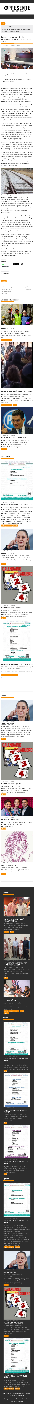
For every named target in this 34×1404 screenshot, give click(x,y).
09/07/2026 (8, 1108)
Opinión (10, 340)
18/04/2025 (5, 326)
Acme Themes (18, 1401)
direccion (13, 326)
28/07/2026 (5, 662)
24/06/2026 (8, 1159)
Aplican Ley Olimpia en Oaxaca (26, 288)
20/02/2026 (8, 961)
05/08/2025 (8, 998)
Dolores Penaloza (15, 45)
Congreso (3, 281)
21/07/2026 (8, 1056)
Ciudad (3, 525)
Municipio (9, 525)
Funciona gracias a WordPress (11, 1399)
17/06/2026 (8, 917)
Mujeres (11, 1011)
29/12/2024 (5, 389)
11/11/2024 (5, 435)
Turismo (6, 1013)
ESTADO (10, 405)
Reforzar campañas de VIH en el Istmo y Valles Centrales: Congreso (8, 290)
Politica (15, 405)
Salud (5, 1071)
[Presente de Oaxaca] (2, 16)
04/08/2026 (5, 502)
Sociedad (15, 525)
